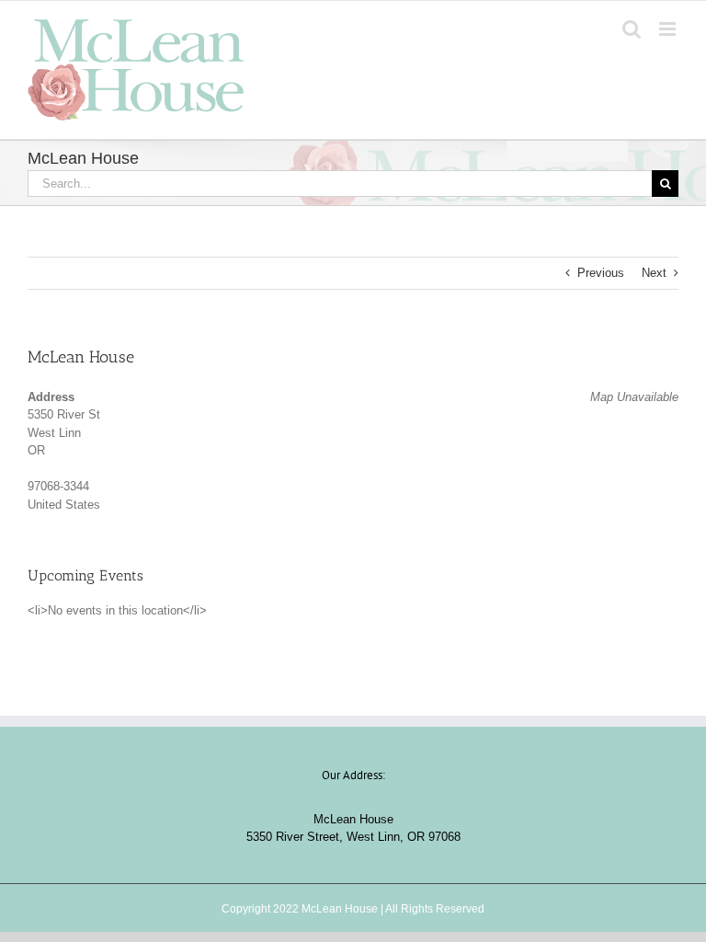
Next (654, 273)
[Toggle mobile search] (631, 29)
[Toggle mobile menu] (668, 29)
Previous (600, 273)
